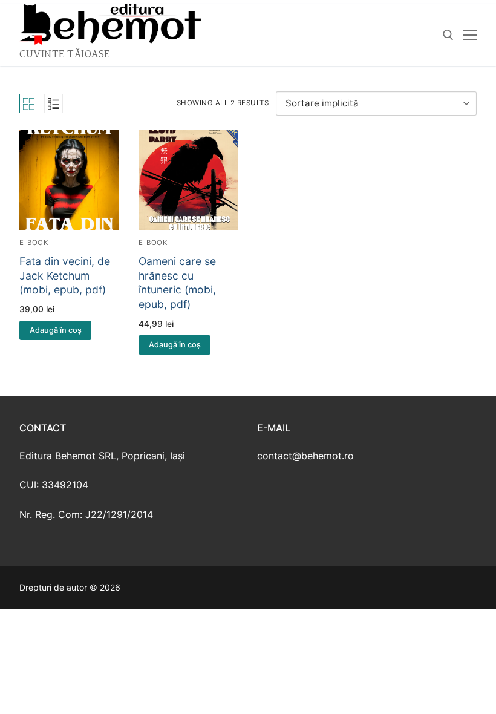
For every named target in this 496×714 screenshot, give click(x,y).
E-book (33, 242)
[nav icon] (470, 35)
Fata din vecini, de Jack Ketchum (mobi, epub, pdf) (64, 275)
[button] (55, 330)
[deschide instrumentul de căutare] (448, 35)
